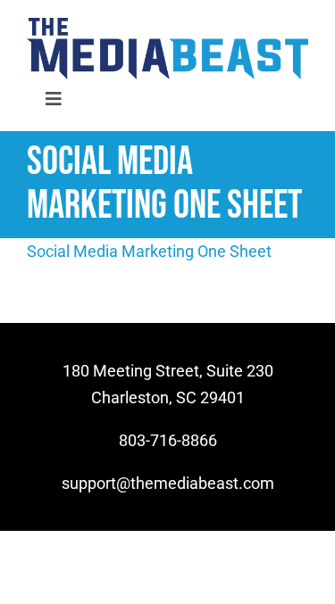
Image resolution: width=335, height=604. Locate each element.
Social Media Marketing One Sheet (149, 251)
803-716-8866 (168, 440)
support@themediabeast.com (168, 483)
